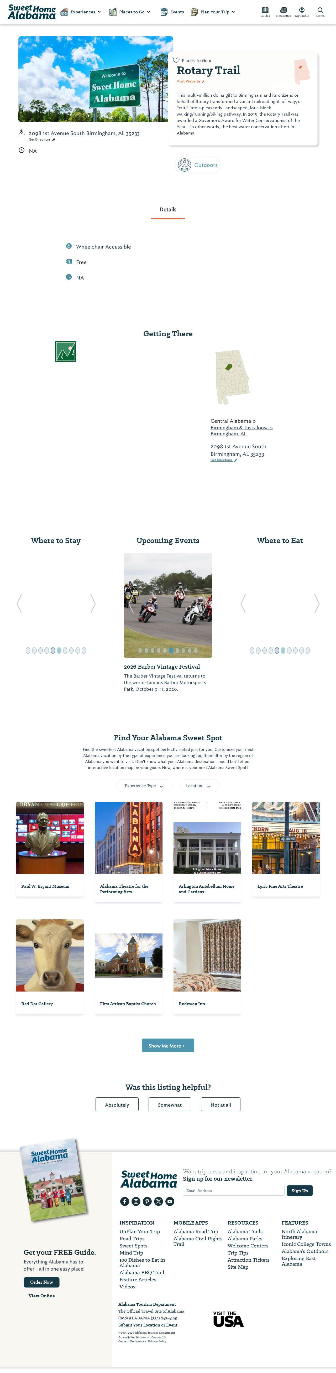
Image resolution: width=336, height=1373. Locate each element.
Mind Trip (131, 1253)
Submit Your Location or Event (147, 1325)
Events (177, 12)
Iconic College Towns (306, 1244)
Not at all (221, 1105)
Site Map (238, 1267)
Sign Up (300, 1191)
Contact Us (158, 1337)
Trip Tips (238, 1253)
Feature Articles (137, 1279)
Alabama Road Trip (196, 1231)
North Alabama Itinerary (299, 1234)
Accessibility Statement (133, 1337)
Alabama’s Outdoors (305, 1251)
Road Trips (132, 1238)
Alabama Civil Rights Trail (198, 1241)
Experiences (83, 12)
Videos (127, 1286)
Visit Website (189, 81)
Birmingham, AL (228, 434)
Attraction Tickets (249, 1260)
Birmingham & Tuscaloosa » (242, 428)
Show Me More (167, 1046)
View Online (42, 1296)
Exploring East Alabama (299, 1261)
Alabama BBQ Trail (141, 1272)
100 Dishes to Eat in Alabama (142, 1262)
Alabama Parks (245, 1238)
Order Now (41, 1282)
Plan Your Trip (215, 12)
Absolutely (117, 1105)
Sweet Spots (133, 1245)
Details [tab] (168, 209)
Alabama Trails (245, 1231)
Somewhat (170, 1105)
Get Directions (40, 139)
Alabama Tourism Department (147, 1304)
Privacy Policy (157, 1341)
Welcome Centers (248, 1245)
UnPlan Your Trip (139, 1231)
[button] (19, 605)
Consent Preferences (132, 1341)
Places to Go (132, 12)
